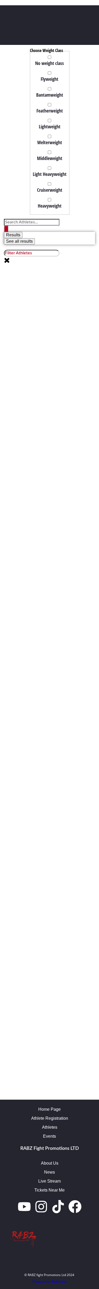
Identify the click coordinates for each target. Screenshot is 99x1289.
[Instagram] (41, 1206)
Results (13, 235)
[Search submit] (6, 229)
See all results (19, 241)
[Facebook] (75, 1206)
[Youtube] (24, 1206)
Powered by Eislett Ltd (49, 1282)
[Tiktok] (58, 1206)
